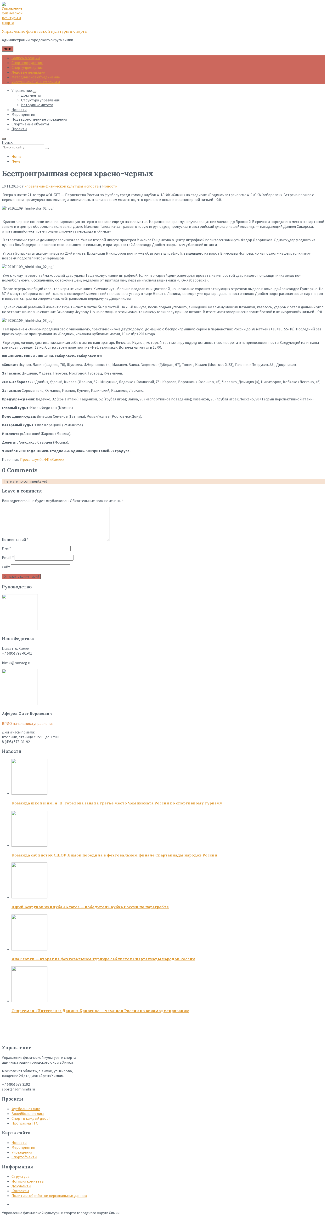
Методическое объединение (35, 77)
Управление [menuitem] (21, 90)
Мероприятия (23, 1147)
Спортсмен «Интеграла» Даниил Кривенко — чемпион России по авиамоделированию (100, 1010)
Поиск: (7, 142)
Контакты (20, 1190)
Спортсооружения (27, 62)
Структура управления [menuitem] (40, 100)
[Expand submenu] (34, 92)
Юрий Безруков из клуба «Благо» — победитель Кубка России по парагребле (90, 906)
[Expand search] (4, 139)
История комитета (27, 1181)
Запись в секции (25, 57)
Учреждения (21, 1152)
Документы (21, 1186)
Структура (20, 1176)
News (15, 161)
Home (16, 156)
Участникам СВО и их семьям (35, 81)
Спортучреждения (27, 67)
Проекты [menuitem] (19, 128)
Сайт (6, 566)
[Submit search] (47, 148)
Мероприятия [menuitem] (23, 114)
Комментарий (15, 539)
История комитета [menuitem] (37, 104)
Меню (7, 49)
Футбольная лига (25, 1108)
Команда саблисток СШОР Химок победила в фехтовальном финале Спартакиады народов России (114, 855)
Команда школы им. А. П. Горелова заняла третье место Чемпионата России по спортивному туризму (116, 803)
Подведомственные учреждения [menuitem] (39, 119)
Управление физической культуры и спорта (44, 31)
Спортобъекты (24, 1157)
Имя (6, 548)
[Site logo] (14, 22)
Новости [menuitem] (19, 109)
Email (8, 557)
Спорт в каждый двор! (30, 1118)
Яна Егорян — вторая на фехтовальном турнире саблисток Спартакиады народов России (103, 958)
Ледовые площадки (28, 72)
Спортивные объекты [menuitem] (30, 124)
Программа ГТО (25, 1123)
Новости (109, 186)
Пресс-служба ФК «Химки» (42, 459)
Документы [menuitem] (31, 95)
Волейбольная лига (27, 1113)
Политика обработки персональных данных (49, 1195)
